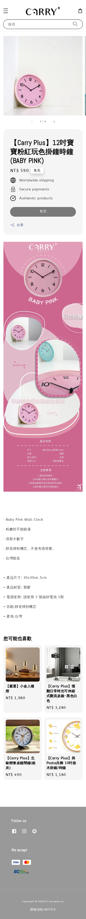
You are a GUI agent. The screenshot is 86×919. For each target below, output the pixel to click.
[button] (6, 11)
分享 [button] (20, 225)
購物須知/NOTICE (43, 909)
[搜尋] (75, 24)
